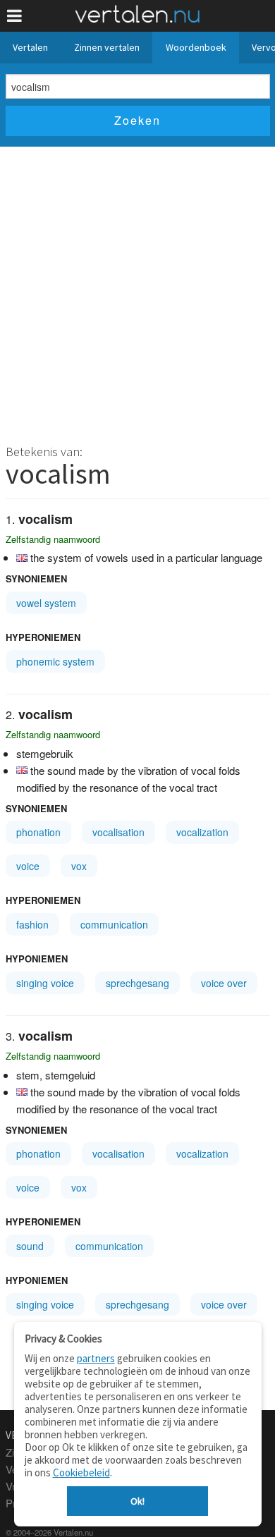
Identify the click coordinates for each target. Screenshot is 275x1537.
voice (27, 866)
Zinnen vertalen (107, 47)
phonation (38, 832)
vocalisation (118, 832)
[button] (14, 16)
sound (30, 1246)
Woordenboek (196, 47)
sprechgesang (137, 983)
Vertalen (30, 47)
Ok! (137, 1501)
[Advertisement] (137, 291)
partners (96, 1358)
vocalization (202, 832)
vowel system (46, 603)
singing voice (45, 983)
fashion (32, 924)
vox (79, 866)
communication (114, 924)
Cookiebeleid (81, 1472)
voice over (224, 983)
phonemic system (55, 661)
